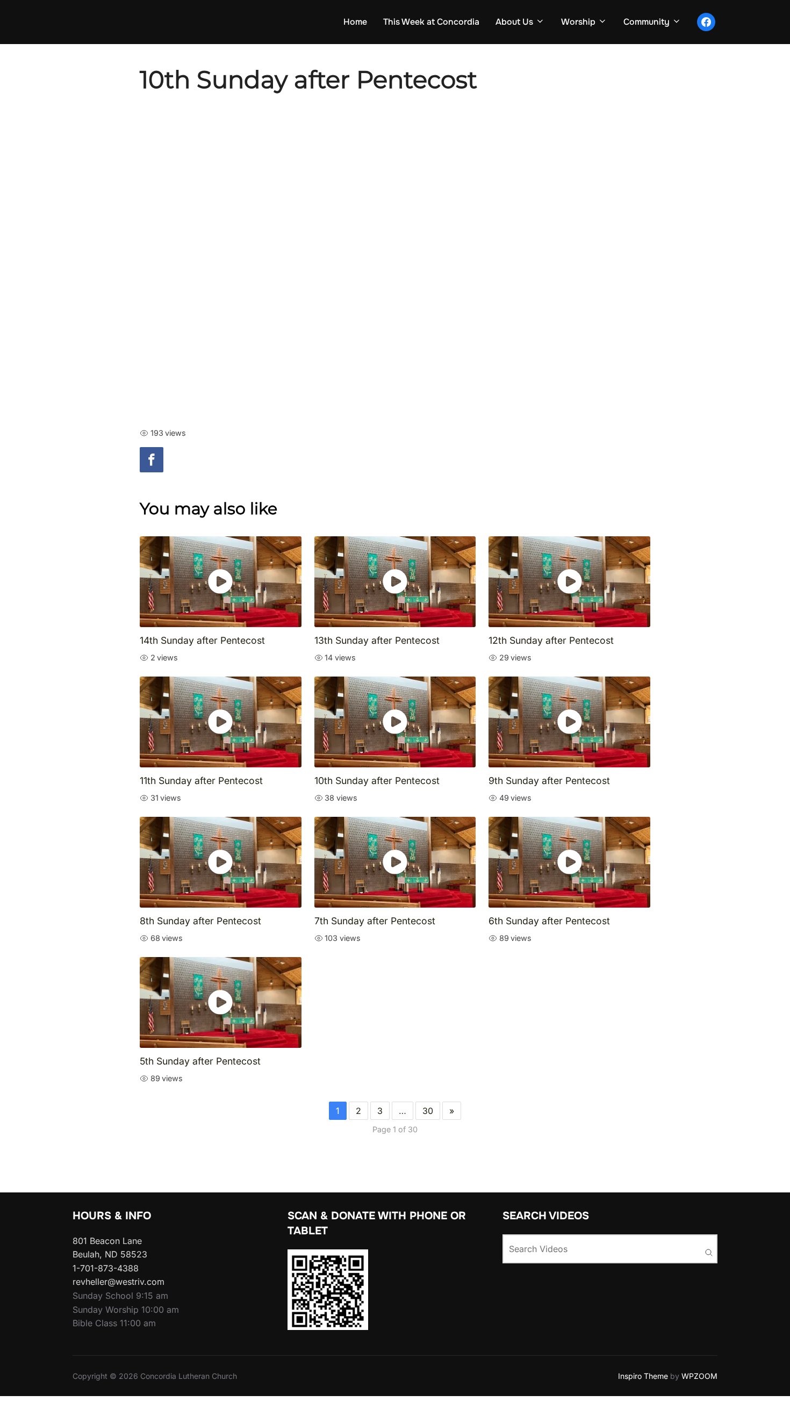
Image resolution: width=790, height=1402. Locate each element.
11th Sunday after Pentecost (201, 780)
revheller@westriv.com (118, 1281)
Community (646, 21)
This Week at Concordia (431, 21)
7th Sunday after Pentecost (374, 920)
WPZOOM (699, 1376)
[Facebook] (151, 459)
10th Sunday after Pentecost (377, 780)
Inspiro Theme (643, 1376)
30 (427, 1110)
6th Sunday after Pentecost (549, 920)
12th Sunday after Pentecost (551, 640)
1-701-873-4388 (106, 1268)
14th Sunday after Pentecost (202, 640)
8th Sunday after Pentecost (200, 920)
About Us (514, 21)
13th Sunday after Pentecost (377, 640)
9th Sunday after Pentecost (549, 780)
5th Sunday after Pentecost (200, 1061)
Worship (578, 21)
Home (355, 21)
